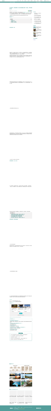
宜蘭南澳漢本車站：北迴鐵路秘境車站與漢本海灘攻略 (37, 13)
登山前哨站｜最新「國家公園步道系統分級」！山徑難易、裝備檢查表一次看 (19, 338)
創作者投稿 (15, 407)
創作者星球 (18, 407)
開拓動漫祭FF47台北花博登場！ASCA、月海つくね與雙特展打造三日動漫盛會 (37, 19)
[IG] (38, 408)
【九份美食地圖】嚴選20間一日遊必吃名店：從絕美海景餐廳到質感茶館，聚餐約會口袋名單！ (37, 23)
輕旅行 (3, 0)
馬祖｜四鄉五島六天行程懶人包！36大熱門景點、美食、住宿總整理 (28, 396)
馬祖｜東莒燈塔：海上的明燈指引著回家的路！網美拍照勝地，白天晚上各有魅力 (20, 396)
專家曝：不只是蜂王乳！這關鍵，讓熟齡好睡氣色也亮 (13, 402)
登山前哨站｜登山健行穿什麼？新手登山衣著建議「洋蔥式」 (17, 339)
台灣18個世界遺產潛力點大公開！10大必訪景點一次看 (16, 216)
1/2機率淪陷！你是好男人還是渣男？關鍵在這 (28, 402)
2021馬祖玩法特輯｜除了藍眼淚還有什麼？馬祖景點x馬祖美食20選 (13, 396)
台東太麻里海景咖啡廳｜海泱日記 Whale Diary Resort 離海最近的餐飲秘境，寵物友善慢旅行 (37, 15)
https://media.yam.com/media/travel (21, 408)
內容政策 (21, 407)
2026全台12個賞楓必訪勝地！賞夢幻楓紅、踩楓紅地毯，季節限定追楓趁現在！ (19, 334)
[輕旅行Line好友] (40, 408)
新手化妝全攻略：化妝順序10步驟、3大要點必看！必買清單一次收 (18, 217)
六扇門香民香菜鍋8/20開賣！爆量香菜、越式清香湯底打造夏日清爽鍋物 (37, 21)
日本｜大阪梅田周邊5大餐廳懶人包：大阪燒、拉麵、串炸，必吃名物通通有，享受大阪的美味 (20, 403)
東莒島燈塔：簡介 (13, 20)
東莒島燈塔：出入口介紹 (13, 21)
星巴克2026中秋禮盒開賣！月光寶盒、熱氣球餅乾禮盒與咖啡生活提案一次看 (37, 17)
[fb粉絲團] (36, 408)
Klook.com (11, 17)
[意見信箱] (39, 408)
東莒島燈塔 (14, 301)
